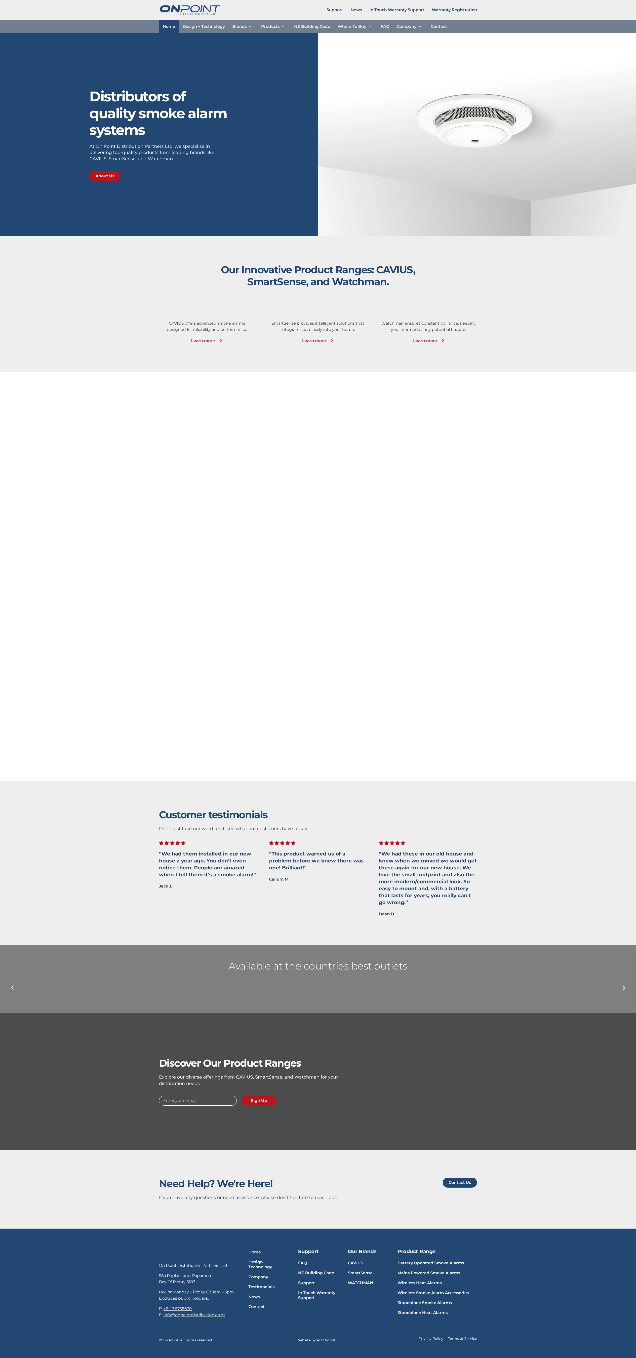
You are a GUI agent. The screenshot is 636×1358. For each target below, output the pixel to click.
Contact (439, 26)
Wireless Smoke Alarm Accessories (433, 1292)
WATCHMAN (360, 1282)
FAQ (385, 26)
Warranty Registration (454, 9)
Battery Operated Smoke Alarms (431, 1263)
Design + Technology (204, 26)
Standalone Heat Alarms (423, 1312)
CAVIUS (355, 1263)
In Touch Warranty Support (396, 9)
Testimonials (261, 1286)
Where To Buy (352, 26)
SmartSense (360, 1273)
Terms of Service (462, 1338)
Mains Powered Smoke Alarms (429, 1273)
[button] (12, 987)
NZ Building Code (312, 26)
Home (169, 26)
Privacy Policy (431, 1338)
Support (334, 9)
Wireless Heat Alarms (420, 1282)
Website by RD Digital (315, 1340)
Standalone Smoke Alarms (425, 1302)
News (356, 9)
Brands (239, 26)
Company (406, 26)
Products (270, 26)
